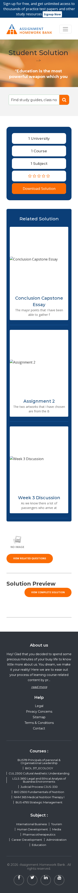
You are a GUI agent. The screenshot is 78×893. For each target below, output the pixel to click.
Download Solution (39, 188)
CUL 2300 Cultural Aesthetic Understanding (39, 773)
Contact (39, 728)
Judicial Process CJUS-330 (39, 786)
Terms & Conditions (39, 723)
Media (56, 829)
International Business (31, 824)
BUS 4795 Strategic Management (39, 802)
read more (39, 687)
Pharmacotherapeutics (39, 834)
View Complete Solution (48, 592)
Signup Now (52, 14)
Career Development (26, 839)
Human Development (32, 829)
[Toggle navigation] (65, 29)
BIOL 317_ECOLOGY (39, 768)
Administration (56, 839)
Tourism (56, 824)
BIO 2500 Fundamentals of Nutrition (39, 791)
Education (39, 844)
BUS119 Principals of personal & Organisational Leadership (39, 761)
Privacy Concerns (39, 711)
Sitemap (39, 717)
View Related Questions (29, 558)
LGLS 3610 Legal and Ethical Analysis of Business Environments (39, 780)
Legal (39, 706)
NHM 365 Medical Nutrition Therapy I (39, 797)
